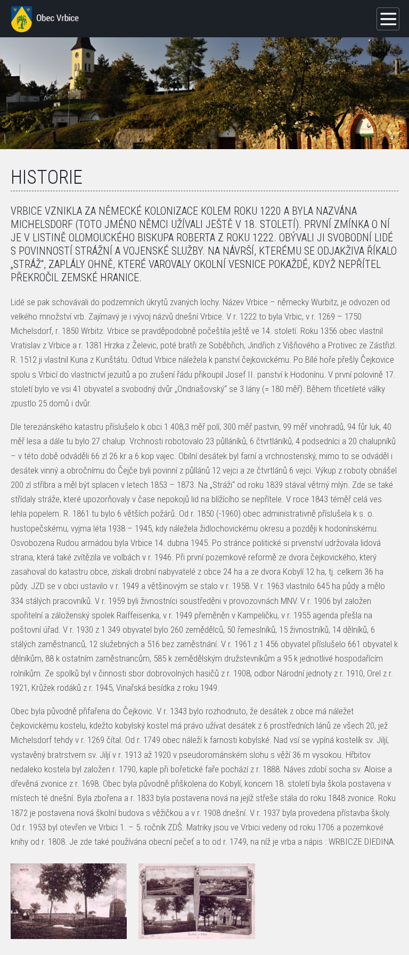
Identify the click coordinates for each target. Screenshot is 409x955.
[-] (69, 901)
